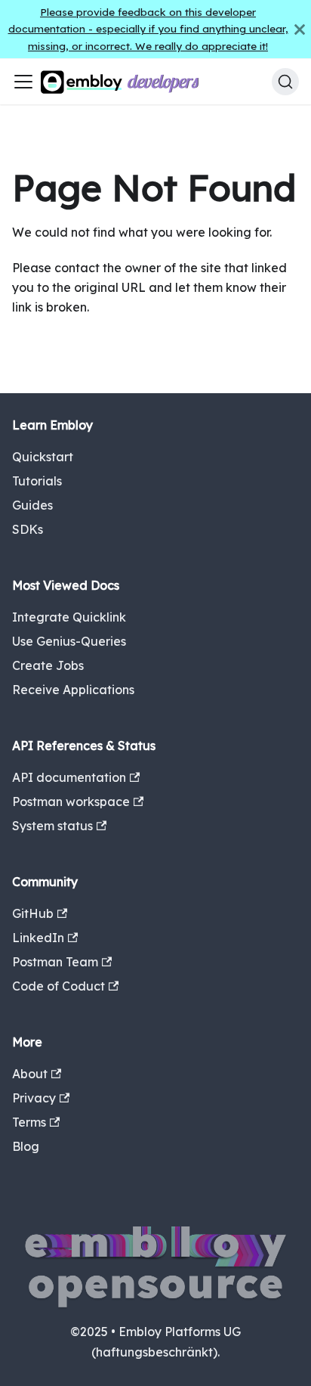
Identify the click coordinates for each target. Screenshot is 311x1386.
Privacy (34, 1097)
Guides (32, 505)
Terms (29, 1122)
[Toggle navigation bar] (23, 81)
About (30, 1073)
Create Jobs (48, 665)
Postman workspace (71, 801)
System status (52, 825)
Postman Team (55, 961)
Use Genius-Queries (69, 641)
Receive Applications (73, 689)
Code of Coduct (58, 986)
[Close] (299, 29)
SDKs (27, 529)
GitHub (33, 913)
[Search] (285, 81)
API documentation (69, 777)
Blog (25, 1146)
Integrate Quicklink (69, 617)
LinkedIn (38, 937)
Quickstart (42, 456)
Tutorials (37, 480)
